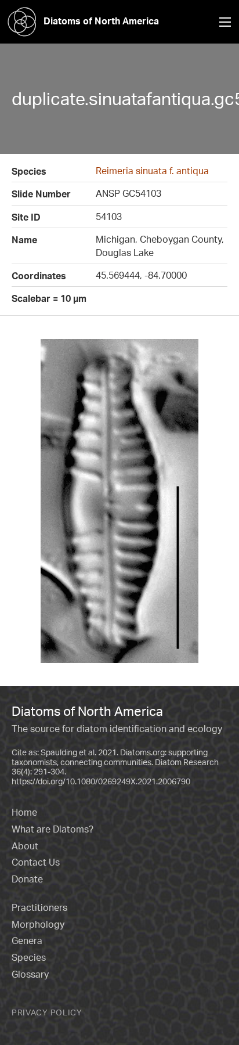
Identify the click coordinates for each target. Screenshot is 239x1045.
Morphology (38, 924)
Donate (27, 879)
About (25, 846)
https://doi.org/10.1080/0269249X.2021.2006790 (101, 781)
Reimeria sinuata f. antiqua (152, 170)
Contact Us (36, 862)
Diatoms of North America (101, 21)
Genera (27, 940)
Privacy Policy (47, 1012)
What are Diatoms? (52, 829)
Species (29, 957)
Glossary (30, 974)
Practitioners (39, 907)
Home (24, 812)
